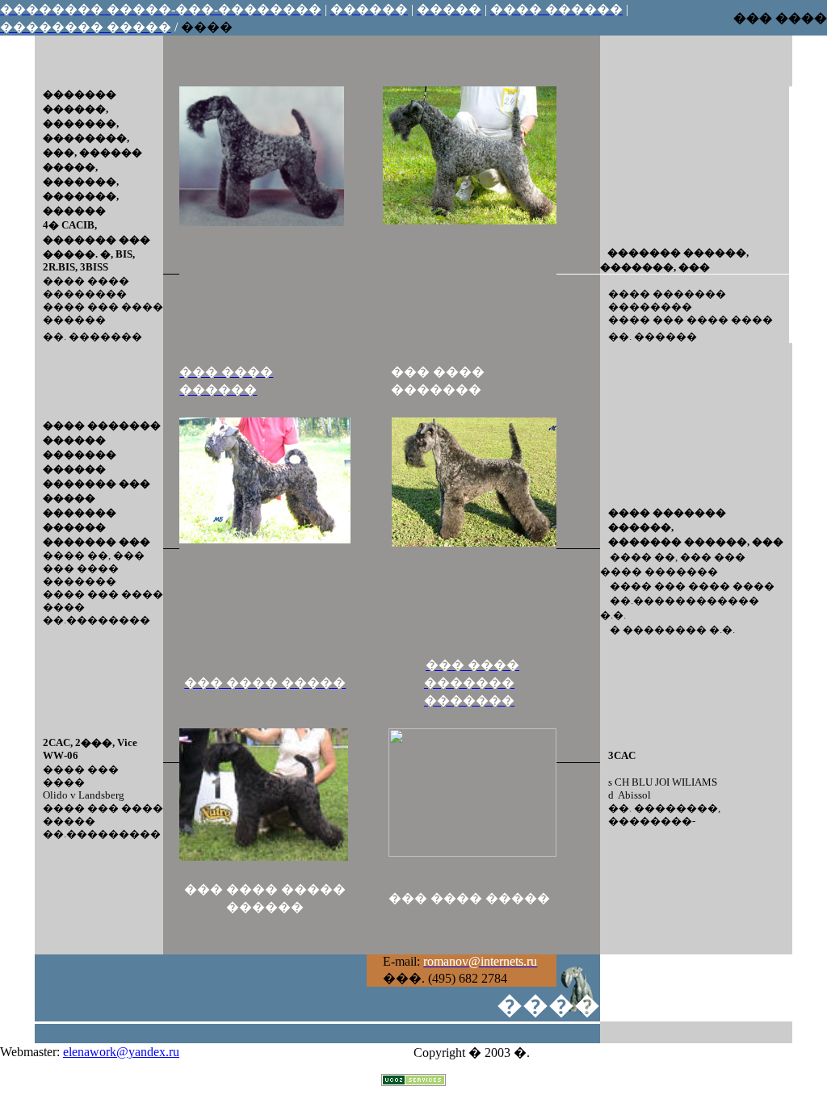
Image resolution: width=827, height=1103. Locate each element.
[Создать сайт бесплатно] (413, 1081)
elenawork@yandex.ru (121, 1052)
